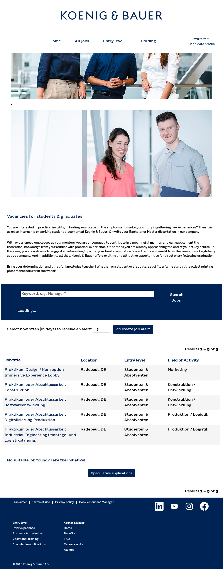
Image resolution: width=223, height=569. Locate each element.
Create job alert (134, 329)
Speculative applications (111, 473)
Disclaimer (20, 502)
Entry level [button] (114, 41)
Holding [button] (149, 41)
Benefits (70, 533)
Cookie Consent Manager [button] (96, 502)
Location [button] (89, 360)
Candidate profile (201, 44)
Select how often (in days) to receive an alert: (49, 329)
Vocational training (26, 539)
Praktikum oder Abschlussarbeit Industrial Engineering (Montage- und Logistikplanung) (40, 434)
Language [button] (199, 38)
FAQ (67, 539)
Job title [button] (12, 360)
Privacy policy (64, 502)
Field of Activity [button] (183, 360)
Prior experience (24, 528)
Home (55, 41)
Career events (73, 544)
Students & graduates (28, 533)
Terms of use (41, 502)
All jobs (82, 41)
